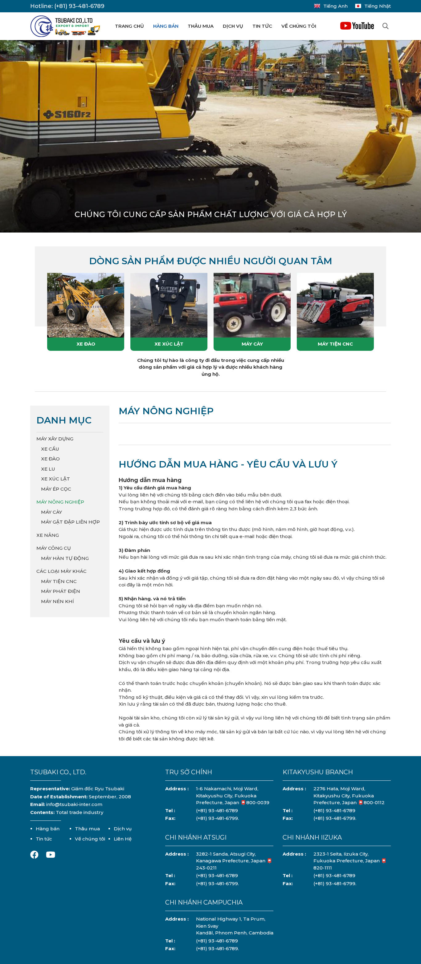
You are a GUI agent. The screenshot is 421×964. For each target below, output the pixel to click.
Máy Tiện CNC (335, 344)
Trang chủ (129, 26)
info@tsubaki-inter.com (74, 804)
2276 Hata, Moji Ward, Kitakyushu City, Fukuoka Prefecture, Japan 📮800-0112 (349, 795)
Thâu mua (201, 26)
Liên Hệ (123, 839)
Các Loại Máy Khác (61, 571)
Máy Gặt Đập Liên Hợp (70, 522)
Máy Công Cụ (53, 548)
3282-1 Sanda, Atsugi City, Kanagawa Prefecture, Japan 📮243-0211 (234, 861)
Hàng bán (165, 26)
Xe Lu (48, 469)
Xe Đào (85, 344)
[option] (210, 139)
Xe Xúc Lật (168, 344)
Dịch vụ (233, 26)
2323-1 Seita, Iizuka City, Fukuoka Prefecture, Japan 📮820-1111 (350, 861)
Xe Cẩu (50, 449)
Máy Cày (252, 344)
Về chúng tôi (298, 26)
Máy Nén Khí (57, 601)
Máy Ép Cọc (56, 489)
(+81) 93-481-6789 (79, 6)
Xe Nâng (47, 535)
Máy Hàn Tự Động (65, 558)
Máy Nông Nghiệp (60, 502)
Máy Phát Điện (60, 591)
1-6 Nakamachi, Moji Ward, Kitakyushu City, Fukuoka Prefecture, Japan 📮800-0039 (232, 795)
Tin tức (262, 26)
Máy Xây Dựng (54, 439)
